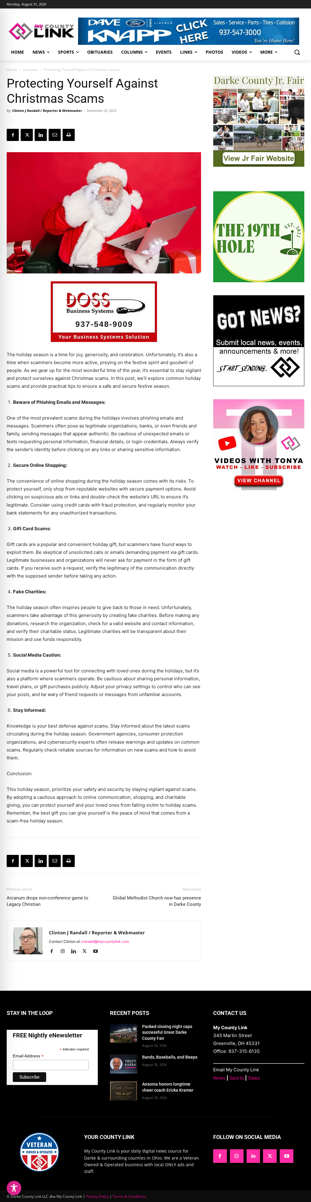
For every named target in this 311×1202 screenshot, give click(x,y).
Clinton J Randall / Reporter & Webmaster (47, 110)
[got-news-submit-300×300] (258, 384)
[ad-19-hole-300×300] (258, 280)
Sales (254, 1078)
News (219, 1078)
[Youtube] (98, 951)
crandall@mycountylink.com (105, 941)
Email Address (28, 1056)
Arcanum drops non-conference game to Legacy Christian (47, 901)
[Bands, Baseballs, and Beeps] (123, 1063)
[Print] (69, 135)
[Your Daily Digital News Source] (42, 31)
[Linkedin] (41, 135)
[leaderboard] (191, 31)
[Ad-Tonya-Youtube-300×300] (258, 488)
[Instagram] (65, 951)
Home (12, 69)
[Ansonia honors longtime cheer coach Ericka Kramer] (123, 1090)
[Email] (55, 135)
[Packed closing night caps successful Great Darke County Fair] (123, 1033)
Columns (30, 69)
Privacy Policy (97, 1196)
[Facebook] (13, 135)
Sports (236, 1078)
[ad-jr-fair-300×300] (258, 165)
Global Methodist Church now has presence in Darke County (157, 901)
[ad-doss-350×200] (104, 347)
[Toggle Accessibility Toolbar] (14, 1188)
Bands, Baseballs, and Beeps (169, 1057)
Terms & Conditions (129, 1196)
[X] (27, 135)
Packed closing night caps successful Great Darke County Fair (167, 1032)
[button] (297, 52)
